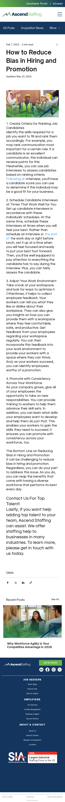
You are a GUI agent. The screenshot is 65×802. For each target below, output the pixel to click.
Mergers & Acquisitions (32, 740)
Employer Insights (32, 714)
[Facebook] (47, 670)
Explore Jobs (32, 689)
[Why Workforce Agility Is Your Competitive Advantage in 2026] (32, 621)
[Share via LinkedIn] (23, 582)
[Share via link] (30, 582)
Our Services (32, 705)
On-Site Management (32, 709)
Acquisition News (32, 28)
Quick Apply (32, 684)
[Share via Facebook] (7, 582)
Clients (10, 572)
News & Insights (32, 693)
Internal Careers (32, 735)
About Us (32, 731)
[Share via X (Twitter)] (15, 582)
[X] (60, 670)
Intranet (58, 3)
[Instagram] (54, 670)
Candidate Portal (37, 3)
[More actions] (57, 44)
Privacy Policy (30, 797)
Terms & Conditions (7, 797)
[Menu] (58, 14)
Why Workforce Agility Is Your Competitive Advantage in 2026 (29, 645)
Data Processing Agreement (54, 797)
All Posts (9, 28)
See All (55, 599)
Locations (32, 744)
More (53, 28)
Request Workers (32, 719)
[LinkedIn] (41, 670)
